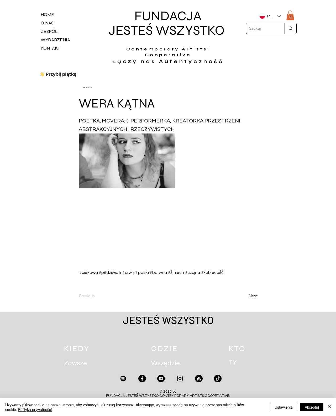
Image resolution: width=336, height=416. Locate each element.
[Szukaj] (290, 28)
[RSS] (199, 378)
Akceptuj (312, 407)
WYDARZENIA (55, 40)
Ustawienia (284, 407)
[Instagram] (180, 378)
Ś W (157, 30)
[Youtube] (161, 378)
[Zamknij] (330, 407)
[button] (290, 15)
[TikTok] (218, 378)
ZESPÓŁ (49, 31)
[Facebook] (142, 378)
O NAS (47, 23)
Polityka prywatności (35, 409)
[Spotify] (123, 378)
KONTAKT (50, 48)
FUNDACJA (168, 16)
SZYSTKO (198, 30)
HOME (47, 14)
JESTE (127, 30)
